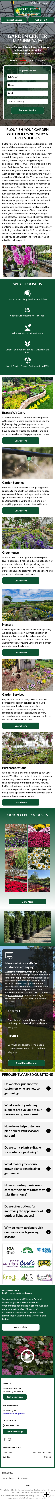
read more (41, 1023)
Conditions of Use (40, 1490)
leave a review (15, 995)
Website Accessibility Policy (34, 1492)
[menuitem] (5, 1478)
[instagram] (9, 1439)
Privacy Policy (4, 1490)
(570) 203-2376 (11, 1425)
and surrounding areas (14, 1413)
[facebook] (5, 1439)
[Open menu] (51, 10)
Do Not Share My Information (22, 1490)
